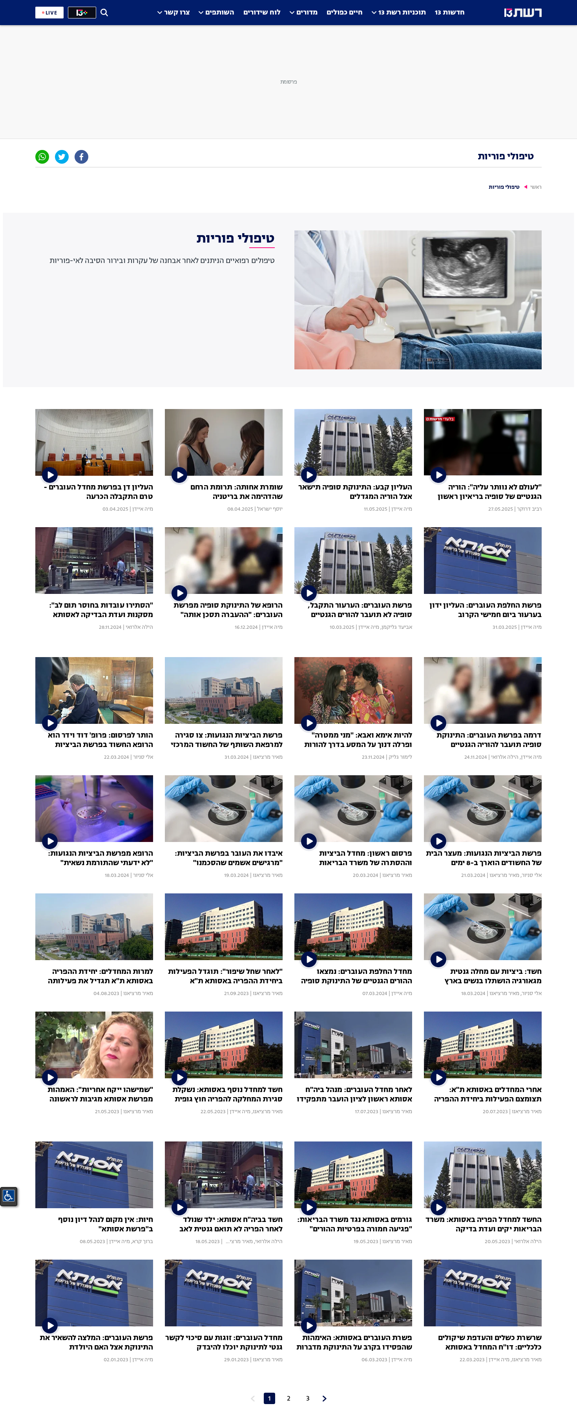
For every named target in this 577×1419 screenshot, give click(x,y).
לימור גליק (400, 757)
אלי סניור (143, 757)
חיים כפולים (345, 12)
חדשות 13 (450, 12)
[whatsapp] (42, 157)
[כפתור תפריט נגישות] (9, 1196)
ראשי (536, 187)
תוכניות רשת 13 (402, 12)
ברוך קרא (142, 1241)
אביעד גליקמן (397, 627)
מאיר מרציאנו (268, 757)
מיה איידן (401, 509)
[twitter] (62, 157)
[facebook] (81, 157)
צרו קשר (177, 12)
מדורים (307, 12)
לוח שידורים (262, 12)
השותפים (219, 12)
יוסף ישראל (270, 509)
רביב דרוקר (529, 509)
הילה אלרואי (139, 627)
